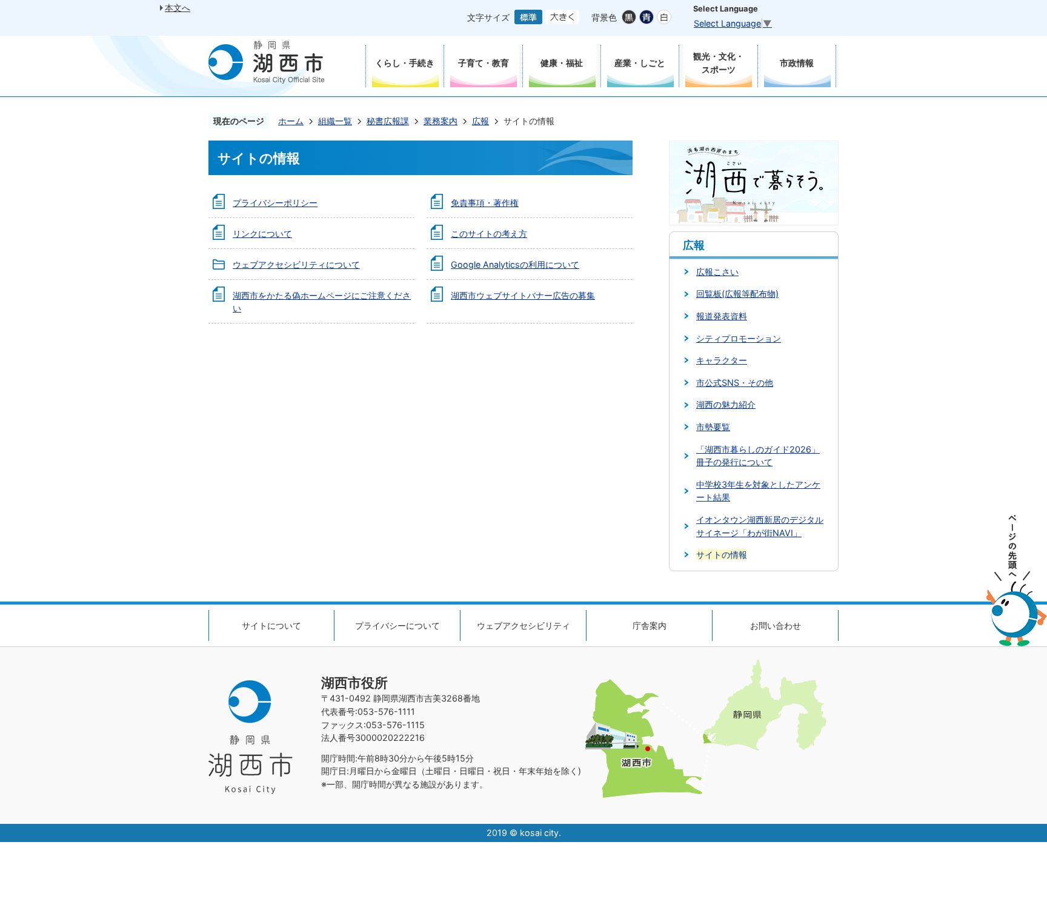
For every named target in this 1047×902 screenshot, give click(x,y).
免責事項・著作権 (485, 202)
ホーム (291, 121)
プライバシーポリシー (275, 202)
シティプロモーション (738, 338)
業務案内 (440, 121)
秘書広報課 (388, 121)
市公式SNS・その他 (734, 382)
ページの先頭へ (1016, 580)
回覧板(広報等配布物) (737, 293)
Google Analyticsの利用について (515, 264)
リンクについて (262, 233)
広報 (480, 121)
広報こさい (717, 272)
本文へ (177, 7)
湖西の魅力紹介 (726, 404)
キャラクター (721, 360)
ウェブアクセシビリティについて (296, 264)
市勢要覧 (713, 427)
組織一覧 (335, 121)
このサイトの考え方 (489, 233)
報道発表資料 (721, 316)
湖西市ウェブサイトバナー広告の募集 (523, 295)
